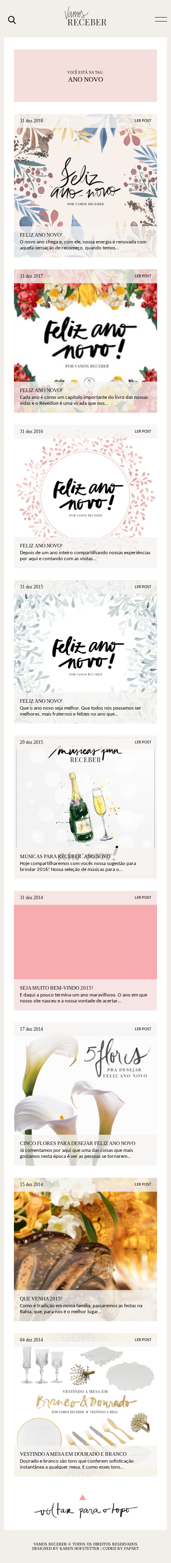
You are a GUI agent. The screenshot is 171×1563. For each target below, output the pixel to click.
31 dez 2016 (31, 431)
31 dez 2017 (31, 276)
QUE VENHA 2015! (41, 1299)
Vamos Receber (85, 15)
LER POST (143, 121)
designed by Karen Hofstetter (66, 1548)
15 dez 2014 (31, 1184)
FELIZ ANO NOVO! (41, 701)
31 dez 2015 (31, 587)
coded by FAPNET (121, 1548)
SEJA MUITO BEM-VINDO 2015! (56, 988)
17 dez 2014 (31, 1029)
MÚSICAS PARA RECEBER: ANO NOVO (65, 856)
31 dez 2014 (31, 897)
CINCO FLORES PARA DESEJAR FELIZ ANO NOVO (77, 1143)
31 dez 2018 (31, 121)
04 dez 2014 (31, 1340)
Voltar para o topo (85, 1507)
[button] (161, 18)
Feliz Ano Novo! (41, 235)
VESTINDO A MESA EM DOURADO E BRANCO (73, 1454)
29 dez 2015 (31, 742)
